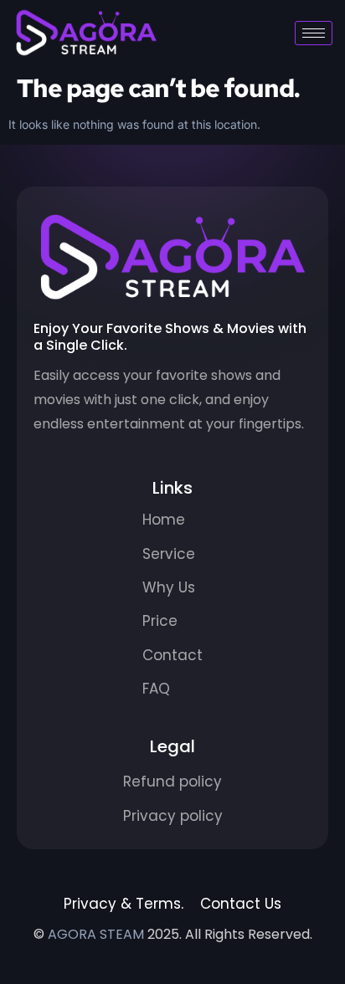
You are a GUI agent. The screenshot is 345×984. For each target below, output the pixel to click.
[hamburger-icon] (313, 33)
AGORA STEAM (96, 934)
